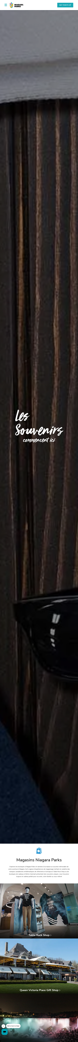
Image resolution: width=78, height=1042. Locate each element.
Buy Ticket (64, 5)
